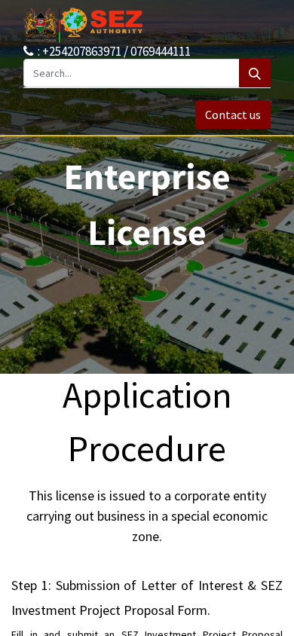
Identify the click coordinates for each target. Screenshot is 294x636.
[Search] (255, 73)
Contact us (233, 114)
